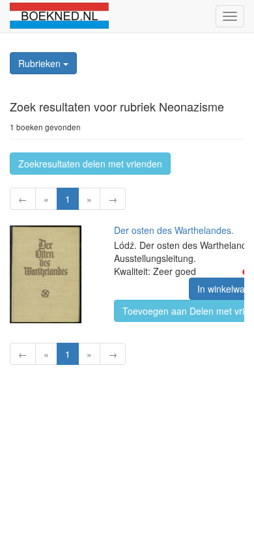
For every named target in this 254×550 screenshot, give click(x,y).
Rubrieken (40, 63)
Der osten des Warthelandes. (174, 230)
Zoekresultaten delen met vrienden (90, 163)
